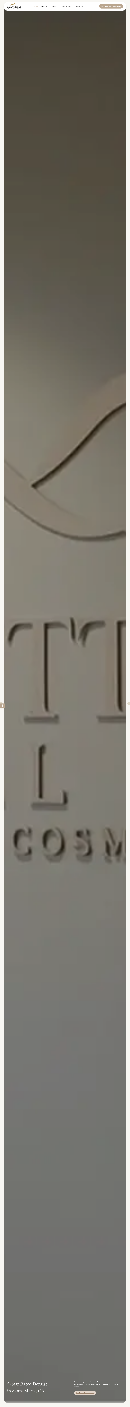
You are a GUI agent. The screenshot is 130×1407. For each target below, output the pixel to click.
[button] (2, 706)
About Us (44, 6)
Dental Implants (66, 6)
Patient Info (79, 6)
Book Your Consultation (85, 1393)
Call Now (111, 6)
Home (36, 6)
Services (54, 6)
